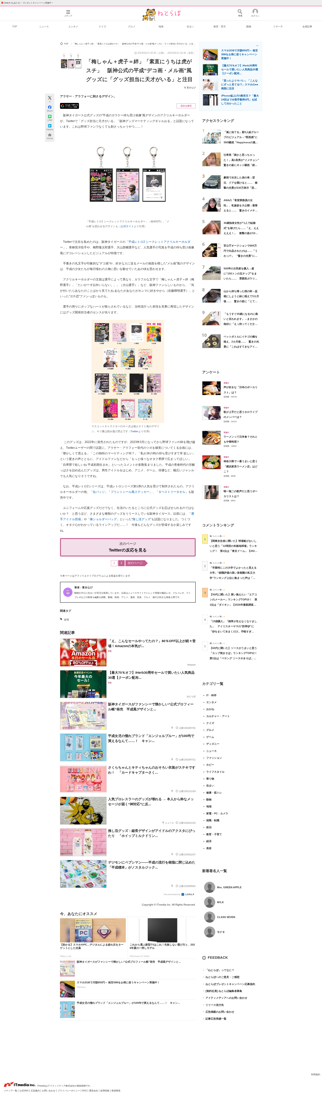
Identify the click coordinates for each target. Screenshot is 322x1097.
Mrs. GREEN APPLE (229, 887)
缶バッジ (99, 491)
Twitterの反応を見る (128, 550)
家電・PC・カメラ (217, 813)
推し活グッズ (141, 519)
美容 (208, 848)
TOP (14, 26)
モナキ (221, 931)
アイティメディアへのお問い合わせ (224, 997)
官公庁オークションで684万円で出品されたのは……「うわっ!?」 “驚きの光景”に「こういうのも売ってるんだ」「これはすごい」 (241, 255)
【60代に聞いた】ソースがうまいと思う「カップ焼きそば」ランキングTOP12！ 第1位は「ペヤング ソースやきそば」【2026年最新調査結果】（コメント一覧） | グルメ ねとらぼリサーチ (235, 658)
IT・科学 (211, 695)
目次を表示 (186, 106)
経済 (208, 841)
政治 (208, 827)
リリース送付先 (213, 1004)
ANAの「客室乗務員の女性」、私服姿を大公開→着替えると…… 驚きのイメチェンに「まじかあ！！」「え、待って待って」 (241, 210)
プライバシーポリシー (69, 1090)
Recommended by (172, 894)
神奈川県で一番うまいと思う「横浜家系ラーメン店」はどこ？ (241, 466)
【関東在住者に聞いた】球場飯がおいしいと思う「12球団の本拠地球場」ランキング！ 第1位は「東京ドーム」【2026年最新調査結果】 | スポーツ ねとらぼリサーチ (233, 551)
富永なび (191, 87)
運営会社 (94, 1090)
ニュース (44, 26)
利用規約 (315, 1074)
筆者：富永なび (83, 587)
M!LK (220, 902)
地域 (161, 26)
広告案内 (35, 1090)
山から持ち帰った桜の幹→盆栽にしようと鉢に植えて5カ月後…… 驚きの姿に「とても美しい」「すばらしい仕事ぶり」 (241, 301)
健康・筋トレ (214, 792)
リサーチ (278, 26)
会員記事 (307, 26)
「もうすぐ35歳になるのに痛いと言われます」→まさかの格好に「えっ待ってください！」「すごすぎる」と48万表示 (241, 324)
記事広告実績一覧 (214, 1018)
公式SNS (24, 1090)
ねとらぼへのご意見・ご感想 (220, 977)
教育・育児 (220, 26)
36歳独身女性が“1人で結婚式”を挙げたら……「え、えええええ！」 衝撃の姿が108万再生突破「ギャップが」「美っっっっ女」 (241, 233)
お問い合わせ (49, 1090)
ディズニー (212, 743)
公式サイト (127, 226)
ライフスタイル (215, 771)
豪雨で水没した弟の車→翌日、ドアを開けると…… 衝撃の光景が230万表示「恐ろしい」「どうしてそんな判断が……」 (241, 187)
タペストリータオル (171, 491)
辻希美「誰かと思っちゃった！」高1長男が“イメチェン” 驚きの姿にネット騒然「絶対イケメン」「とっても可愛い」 (243, 165)
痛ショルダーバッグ (103, 519)
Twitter (134, 431)
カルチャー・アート (218, 716)
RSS (84, 1090)
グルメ (131, 26)
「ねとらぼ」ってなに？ (218, 970)
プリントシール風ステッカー (130, 491)
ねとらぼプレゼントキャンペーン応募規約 (228, 984)
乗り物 (210, 778)
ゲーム (210, 736)
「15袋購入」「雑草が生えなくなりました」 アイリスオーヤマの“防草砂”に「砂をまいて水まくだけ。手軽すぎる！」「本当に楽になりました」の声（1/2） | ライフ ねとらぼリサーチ (233, 631)
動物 (248, 26)
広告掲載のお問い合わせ (218, 1011)
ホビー (210, 764)
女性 (66, 619)
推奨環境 (115, 1090)
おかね (210, 709)
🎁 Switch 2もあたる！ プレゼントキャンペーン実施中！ (27, 3)
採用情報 (105, 1090)
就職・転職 (212, 820)
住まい (190, 26)
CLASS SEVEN (226, 917)
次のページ (135, 563)
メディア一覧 (11, 1090)
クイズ (102, 26)
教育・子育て (214, 834)
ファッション (214, 757)
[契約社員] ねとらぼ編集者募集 (222, 990)
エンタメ (73, 26)
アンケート (211, 372)
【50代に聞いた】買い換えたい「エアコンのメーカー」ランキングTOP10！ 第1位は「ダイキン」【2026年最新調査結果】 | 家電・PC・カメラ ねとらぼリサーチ (233, 604)
